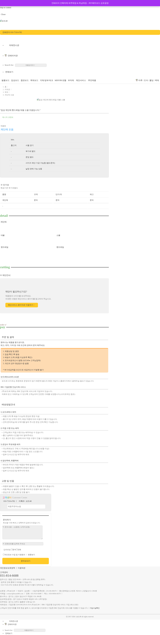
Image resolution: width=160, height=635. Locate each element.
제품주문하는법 (14, 506)
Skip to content (5, 8)
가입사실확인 (95, 608)
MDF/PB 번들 (60, 80)
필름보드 (5, 80)
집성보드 (15, 80)
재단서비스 (81, 80)
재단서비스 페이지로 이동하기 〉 (21, 305)
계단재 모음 (9, 95)
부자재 (71, 80)
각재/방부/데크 (46, 80)
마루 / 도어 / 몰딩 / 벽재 (148, 80)
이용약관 (21, 568)
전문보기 (31, 555)
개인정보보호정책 (7, 568)
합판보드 (25, 80)
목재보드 (34, 80)
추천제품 (92, 80)
